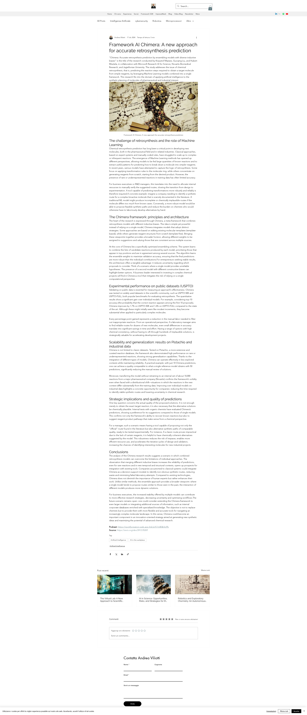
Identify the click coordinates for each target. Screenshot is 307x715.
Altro (188, 21)
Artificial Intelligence (118, 540)
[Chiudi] (304, 711)
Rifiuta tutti (284, 711)
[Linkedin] (276, 14)
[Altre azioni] (196, 37)
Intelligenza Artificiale (120, 21)
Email (126, 675)
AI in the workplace (137, 540)
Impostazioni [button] (271, 711)
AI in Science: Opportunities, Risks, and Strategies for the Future (153, 599)
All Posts (101, 21)
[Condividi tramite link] (128, 554)
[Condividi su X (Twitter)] (116, 554)
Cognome (158, 664)
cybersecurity (141, 21)
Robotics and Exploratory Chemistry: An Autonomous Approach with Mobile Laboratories (192, 599)
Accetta (296, 711)
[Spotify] (283, 14)
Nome (126, 664)
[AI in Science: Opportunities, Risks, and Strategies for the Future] (153, 584)
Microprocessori (174, 21)
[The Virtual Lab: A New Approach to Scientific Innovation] (114, 584)
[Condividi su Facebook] (110, 554)
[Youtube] (287, 14)
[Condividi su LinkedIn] (122, 554)
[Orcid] (280, 14)
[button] (210, 8)
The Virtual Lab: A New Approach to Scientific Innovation (111, 599)
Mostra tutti (205, 570)
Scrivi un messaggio (131, 685)
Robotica (157, 21)
